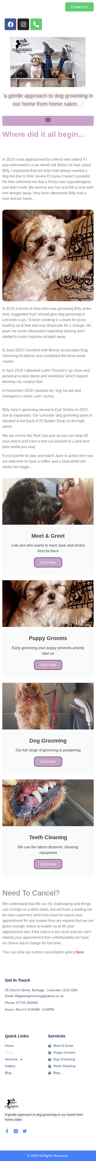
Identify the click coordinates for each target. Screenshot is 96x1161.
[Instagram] (23, 24)
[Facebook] (10, 24)
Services (11, 1059)
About (9, 1052)
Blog (8, 1073)
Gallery (10, 1066)
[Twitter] (25, 1131)
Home (9, 1046)
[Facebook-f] (7, 1131)
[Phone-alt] (36, 24)
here (80, 952)
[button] (48, 120)
